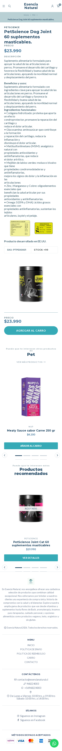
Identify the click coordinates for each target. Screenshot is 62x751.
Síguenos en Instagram (32, 716)
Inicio (26, 15)
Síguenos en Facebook (32, 720)
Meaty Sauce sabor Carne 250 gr (31, 430)
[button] (18, 455)
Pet (33, 15)
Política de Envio (31, 649)
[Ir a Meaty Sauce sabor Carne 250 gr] (31, 397)
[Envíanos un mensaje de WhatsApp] (54, 743)
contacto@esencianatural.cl (32, 679)
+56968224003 (32, 688)
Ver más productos (30, 362)
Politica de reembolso (31, 654)
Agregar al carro (31, 330)
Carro (31, 658)
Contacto (31, 662)
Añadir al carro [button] (31, 445)
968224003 (33, 684)
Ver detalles (31, 557)
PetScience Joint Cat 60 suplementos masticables (31, 543)
